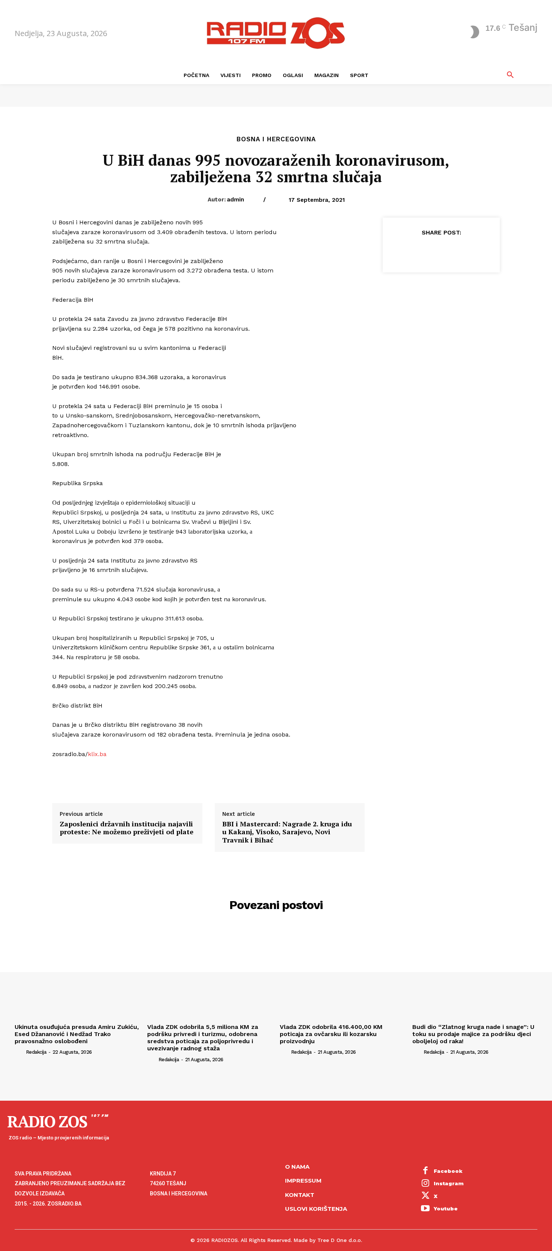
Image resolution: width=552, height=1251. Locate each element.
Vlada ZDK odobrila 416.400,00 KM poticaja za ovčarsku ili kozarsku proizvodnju (331, 1034)
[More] (476, 251)
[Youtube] (425, 1209)
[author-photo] (19, 1052)
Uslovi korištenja (316, 1208)
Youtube (446, 1209)
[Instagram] (425, 1183)
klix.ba (97, 754)
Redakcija (36, 1052)
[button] (510, 75)
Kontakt (299, 1194)
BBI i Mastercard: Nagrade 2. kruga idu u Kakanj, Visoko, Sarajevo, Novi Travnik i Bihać (287, 832)
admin (235, 199)
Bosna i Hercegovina (276, 139)
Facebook (448, 1171)
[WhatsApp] (458, 251)
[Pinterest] (440, 251)
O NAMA (297, 1166)
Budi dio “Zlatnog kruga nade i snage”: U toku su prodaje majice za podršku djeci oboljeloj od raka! (473, 1034)
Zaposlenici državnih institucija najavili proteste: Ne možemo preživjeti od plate (126, 828)
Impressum (303, 1180)
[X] (423, 251)
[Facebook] (406, 251)
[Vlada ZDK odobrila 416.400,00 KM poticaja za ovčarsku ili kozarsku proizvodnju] (342, 973)
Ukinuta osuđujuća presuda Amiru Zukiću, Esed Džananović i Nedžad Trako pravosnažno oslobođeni (77, 1034)
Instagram (449, 1183)
